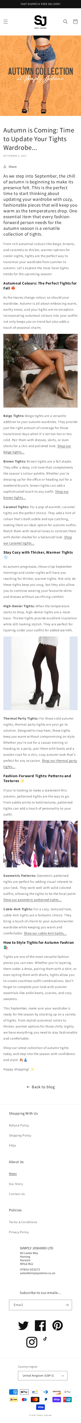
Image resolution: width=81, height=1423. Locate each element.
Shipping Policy (20, 1135)
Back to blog (43, 1086)
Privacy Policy (19, 1232)
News (13, 1174)
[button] (6, 22)
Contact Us (17, 1194)
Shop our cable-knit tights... (45, 933)
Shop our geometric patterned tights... (32, 900)
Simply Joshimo (44, 1415)
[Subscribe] (67, 1305)
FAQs (12, 1145)
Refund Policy (19, 1125)
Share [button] (13, 167)
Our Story (16, 1184)
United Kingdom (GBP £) (38, 1375)
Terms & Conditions (23, 1222)
